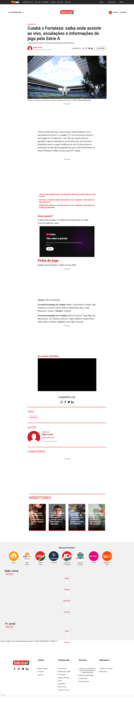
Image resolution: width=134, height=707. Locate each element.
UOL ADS (67, 2)
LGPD (60, 681)
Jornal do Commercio (106, 668)
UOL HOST (37, 2)
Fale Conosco (62, 687)
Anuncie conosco (84, 681)
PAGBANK (45, 2)
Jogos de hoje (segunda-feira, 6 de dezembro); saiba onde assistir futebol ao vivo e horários (67, 195)
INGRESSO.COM (28, 2)
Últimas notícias (43, 668)
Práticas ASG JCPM (64, 671)
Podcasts (41, 671)
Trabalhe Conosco (63, 690)
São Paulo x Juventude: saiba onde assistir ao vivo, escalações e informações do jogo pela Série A (66, 201)
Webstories (40, 498)
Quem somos (62, 668)
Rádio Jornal (103, 671)
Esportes (33, 417)
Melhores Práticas (63, 678)
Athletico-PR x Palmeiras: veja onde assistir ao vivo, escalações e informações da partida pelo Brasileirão (67, 206)
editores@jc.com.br (48, 438)
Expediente (61, 684)
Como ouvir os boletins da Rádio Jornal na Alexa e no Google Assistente (87, 670)
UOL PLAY (60, 2)
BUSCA (101, 2)
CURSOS (53, 2)
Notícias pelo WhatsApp (86, 675)
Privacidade (62, 674)
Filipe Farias (37, 47)
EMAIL (122, 2)
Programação (83, 678)
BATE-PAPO (111, 2)
